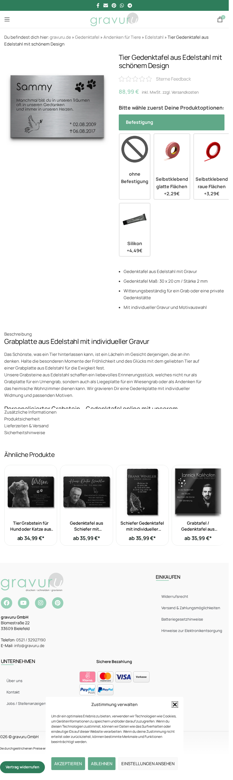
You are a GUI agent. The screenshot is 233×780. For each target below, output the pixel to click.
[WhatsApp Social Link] (122, 5)
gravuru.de (60, 37)
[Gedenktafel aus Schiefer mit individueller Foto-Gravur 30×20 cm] (86, 491)
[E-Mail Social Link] (105, 5)
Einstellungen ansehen (147, 764)
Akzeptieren (68, 764)
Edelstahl (154, 37)
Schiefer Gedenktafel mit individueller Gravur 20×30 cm (142, 529)
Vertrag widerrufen (22, 766)
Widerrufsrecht (174, 596)
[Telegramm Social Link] (130, 5)
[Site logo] (114, 19)
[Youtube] (23, 603)
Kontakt (13, 692)
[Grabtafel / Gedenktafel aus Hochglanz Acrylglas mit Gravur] (198, 491)
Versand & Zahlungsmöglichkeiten (190, 607)
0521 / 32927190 (31, 640)
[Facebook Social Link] (98, 5)
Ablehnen (101, 764)
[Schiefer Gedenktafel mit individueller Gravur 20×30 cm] (142, 491)
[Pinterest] (57, 603)
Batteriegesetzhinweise (182, 619)
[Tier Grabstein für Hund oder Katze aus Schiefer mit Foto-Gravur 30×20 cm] (31, 491)
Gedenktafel (87, 37)
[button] (175, 704)
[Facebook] (6, 603)
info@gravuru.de (29, 645)
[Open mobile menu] (7, 19)
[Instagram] (40, 603)
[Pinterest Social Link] (114, 5)
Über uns (14, 680)
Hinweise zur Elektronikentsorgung (191, 630)
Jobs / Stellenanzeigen (26, 703)
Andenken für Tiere (122, 37)
